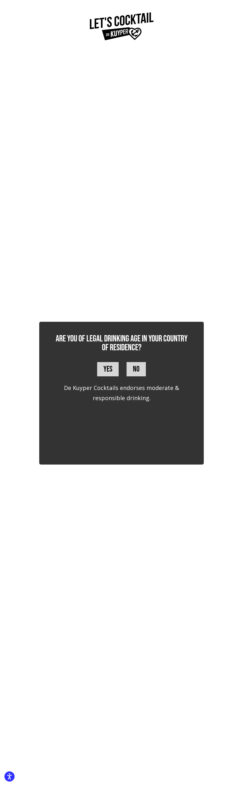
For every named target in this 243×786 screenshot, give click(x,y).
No (136, 369)
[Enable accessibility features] (9, 776)
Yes (107, 369)
